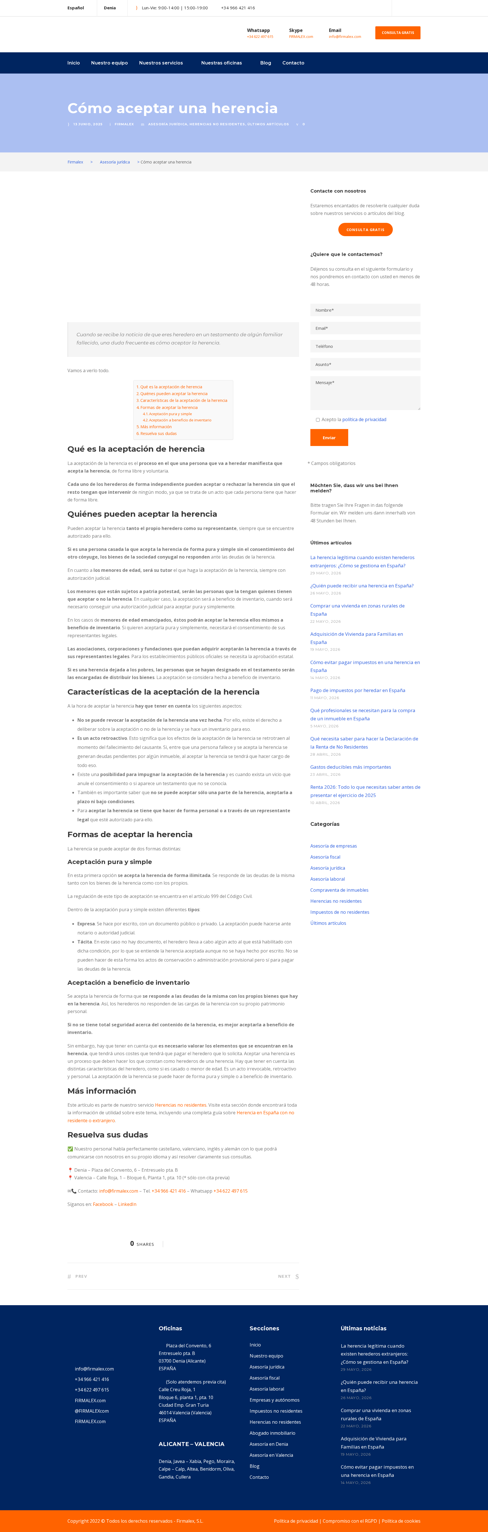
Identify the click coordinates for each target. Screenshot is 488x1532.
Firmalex (124, 124)
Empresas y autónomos (275, 1400)
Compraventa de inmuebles (339, 890)
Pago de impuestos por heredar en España (358, 690)
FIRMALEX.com (301, 36)
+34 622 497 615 (260, 36)
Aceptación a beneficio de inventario (180, 420)
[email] (399, 8)
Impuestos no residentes (276, 1411)
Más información (156, 426)
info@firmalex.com (345, 36)
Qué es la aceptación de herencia (171, 386)
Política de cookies (401, 1521)
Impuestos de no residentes (339, 912)
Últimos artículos (268, 124)
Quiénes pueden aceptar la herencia (174, 393)
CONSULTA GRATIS (398, 32)
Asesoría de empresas (333, 846)
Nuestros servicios (161, 63)
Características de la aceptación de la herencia (183, 400)
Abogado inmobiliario (272, 1433)
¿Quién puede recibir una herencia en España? (362, 585)
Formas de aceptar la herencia (169, 407)
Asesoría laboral (327, 879)
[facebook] (409, 8)
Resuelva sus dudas (158, 433)
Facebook (103, 1204)
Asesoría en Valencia (271, 1455)
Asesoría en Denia (269, 1444)
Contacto (293, 63)
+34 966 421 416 (169, 1191)
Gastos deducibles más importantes (350, 767)
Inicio (73, 63)
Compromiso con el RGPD (350, 1521)
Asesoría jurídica (167, 124)
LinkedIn (127, 1204)
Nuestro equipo (109, 63)
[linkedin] (419, 8)
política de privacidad (364, 419)
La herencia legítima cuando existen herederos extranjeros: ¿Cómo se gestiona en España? (374, 1354)
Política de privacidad (296, 1521)
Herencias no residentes (217, 124)
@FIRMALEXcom (92, 1411)
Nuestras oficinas (221, 63)
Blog (265, 63)
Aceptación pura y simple (170, 413)
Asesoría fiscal (325, 857)
